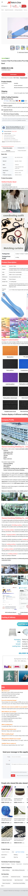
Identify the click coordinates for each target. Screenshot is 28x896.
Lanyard (3, 857)
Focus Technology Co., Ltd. (17, 890)
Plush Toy (16, 857)
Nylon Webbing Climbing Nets (18, 870)
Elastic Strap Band (6, 883)
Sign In (3, 141)
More (2, 885)
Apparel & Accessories (9, 9)
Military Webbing (5, 870)
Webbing (25, 9)
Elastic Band (4, 854)
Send (13, 775)
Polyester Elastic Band (7, 880)
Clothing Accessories (18, 9)
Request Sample (23, 77)
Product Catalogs (20, 852)
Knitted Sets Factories (15, 876)
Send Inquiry (13, 74)
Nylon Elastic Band (19, 880)
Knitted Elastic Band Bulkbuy (19, 883)
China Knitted (5, 876)
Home (2, 9)
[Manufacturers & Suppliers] (14, 2)
